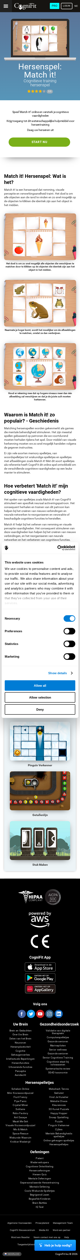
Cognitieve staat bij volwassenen (58, 1063)
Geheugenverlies (20, 1055)
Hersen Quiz (40, 1174)
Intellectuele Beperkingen (20, 1059)
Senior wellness (58, 1049)
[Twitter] (30, 1014)
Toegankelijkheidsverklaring (31, 1244)
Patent (39, 1158)
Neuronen (20, 1042)
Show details (57, 673)
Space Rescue (20, 1133)
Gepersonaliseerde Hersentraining (39, 1182)
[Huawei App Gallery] (40, 988)
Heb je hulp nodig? (58, 1245)
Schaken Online (20, 1089)
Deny (40, 709)
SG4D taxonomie (57, 1072)
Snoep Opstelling (59, 1117)
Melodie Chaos (58, 1101)
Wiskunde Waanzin (20, 1137)
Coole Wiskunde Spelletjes (40, 1191)
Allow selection (40, 697)
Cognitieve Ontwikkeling (40, 1166)
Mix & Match (20, 1129)
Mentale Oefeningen (39, 1178)
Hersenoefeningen (39, 1170)
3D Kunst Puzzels (59, 1109)
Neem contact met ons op (47, 1237)
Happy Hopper (58, 1113)
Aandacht (20, 1075)
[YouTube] (40, 1014)
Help (66, 1237)
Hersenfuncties (20, 1063)
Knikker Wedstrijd (20, 1142)
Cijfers (59, 1129)
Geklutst (59, 1093)
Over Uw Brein (20, 1034)
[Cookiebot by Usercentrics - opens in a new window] (57, 548)
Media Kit (44, 1230)
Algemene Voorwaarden (19, 1223)
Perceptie (20, 1071)
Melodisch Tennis (59, 1089)
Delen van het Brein (20, 1038)
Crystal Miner (20, 1105)
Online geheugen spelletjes (58, 1140)
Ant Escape (20, 1117)
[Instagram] (49, 1014)
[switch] (69, 631)
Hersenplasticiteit (20, 1047)
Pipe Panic (20, 1101)
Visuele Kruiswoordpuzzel (20, 1125)
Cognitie (20, 1051)
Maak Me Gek (20, 1121)
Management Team (63, 1223)
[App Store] (40, 966)
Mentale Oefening (40, 1187)
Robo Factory (20, 1113)
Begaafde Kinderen (39, 1199)
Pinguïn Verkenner (58, 1125)
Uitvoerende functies (20, 1067)
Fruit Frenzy (20, 1097)
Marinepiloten (58, 1045)
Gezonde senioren (58, 1041)
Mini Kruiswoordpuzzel (20, 1093)
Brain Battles (39, 1203)
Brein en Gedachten (20, 1030)
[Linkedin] (58, 1014)
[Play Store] (40, 977)
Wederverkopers (39, 1162)
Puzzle (59, 1121)
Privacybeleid (42, 1223)
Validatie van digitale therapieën (58, 1032)
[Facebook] (21, 1014)
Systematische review (58, 1068)
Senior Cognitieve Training (58, 1057)
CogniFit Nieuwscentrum (22, 1230)
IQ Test (39, 1207)
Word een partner (61, 1230)
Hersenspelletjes (58, 1144)
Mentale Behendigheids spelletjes (59, 1135)
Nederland (13, 1254)
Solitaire (20, 1109)
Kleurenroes (59, 1105)
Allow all (40, 685)
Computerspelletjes (58, 1037)
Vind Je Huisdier (58, 1097)
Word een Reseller (20, 1237)
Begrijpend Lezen (39, 1195)
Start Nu (39, 142)
